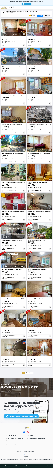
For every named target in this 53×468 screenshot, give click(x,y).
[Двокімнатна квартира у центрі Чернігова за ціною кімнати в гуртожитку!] (13, 27)
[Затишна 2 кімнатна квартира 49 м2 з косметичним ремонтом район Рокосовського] (39, 201)
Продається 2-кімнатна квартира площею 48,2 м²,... (13, 298)
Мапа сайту (19, 451)
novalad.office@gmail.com (13, 443)
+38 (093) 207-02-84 (12, 441)
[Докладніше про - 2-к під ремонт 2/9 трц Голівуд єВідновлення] (50, 307)
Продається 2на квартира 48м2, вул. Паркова (12, 269)
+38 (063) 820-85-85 (33, 442)
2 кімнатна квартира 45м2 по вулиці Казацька (38, 36)
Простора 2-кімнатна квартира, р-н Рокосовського (39, 153)
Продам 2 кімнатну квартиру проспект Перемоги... (13, 153)
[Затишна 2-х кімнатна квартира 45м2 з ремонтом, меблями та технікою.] (13, 318)
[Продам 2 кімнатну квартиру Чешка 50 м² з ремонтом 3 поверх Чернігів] (39, 260)
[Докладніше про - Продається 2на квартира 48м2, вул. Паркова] (24, 278)
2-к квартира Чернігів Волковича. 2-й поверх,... (38, 356)
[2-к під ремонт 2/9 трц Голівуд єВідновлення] (39, 289)
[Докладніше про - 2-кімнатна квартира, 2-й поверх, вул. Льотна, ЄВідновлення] (24, 249)
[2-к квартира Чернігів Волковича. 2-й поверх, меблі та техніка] (39, 347)
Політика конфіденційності (29, 451)
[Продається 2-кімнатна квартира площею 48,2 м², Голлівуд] (13, 289)
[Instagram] (28, 432)
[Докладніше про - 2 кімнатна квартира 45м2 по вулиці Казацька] (50, 45)
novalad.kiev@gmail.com (34, 445)
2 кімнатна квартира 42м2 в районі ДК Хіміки (12, 124)
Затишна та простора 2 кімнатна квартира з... (38, 327)
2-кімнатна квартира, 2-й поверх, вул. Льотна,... (12, 240)
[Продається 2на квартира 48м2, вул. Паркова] (13, 260)
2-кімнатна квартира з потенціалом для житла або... (39, 124)
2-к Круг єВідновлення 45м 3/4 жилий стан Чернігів (13, 182)
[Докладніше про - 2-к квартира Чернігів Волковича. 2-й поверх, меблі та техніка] (50, 365)
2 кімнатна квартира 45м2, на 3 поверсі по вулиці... (13, 95)
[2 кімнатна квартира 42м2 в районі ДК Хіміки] (13, 114)
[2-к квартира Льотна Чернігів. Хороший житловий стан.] (13, 201)
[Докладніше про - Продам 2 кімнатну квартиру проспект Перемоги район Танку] (24, 161)
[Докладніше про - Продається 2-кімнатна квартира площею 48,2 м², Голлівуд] (24, 307)
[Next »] (32, 373)
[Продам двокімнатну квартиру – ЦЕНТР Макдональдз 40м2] (39, 231)
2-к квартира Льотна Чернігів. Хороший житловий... (13, 211)
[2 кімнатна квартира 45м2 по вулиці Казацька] (39, 27)
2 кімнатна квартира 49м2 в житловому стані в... (38, 95)
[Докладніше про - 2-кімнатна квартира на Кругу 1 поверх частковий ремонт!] (50, 74)
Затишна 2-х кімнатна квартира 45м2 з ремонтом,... (13, 327)
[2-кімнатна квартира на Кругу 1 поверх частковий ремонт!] (39, 56)
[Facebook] (24, 432)
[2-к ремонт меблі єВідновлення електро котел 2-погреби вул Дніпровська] (13, 347)
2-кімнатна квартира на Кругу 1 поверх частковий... (39, 66)
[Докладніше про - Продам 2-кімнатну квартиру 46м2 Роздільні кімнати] (24, 74)
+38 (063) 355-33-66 (33, 441)
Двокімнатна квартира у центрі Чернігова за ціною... (13, 36)
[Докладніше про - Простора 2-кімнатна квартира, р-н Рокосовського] (50, 161)
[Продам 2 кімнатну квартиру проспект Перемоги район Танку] (13, 143)
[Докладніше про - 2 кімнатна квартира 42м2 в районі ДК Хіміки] (24, 132)
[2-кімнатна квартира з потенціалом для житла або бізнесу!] (39, 114)
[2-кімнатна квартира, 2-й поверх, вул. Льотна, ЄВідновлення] (13, 231)
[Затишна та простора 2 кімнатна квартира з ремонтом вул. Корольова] (39, 318)
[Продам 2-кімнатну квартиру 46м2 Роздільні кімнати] (13, 56)
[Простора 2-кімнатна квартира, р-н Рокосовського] (39, 143)
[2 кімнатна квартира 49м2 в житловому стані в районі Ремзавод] (39, 85)
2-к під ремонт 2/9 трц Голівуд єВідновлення (38, 298)
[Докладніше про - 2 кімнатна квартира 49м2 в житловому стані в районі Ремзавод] (50, 103)
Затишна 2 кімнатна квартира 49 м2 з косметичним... (39, 211)
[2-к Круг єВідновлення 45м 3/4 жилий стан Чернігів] (13, 172)
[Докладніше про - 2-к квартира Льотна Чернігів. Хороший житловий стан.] (24, 220)
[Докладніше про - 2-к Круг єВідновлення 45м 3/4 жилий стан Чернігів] (24, 191)
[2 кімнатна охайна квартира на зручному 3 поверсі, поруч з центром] (39, 172)
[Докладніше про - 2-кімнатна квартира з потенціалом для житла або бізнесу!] (50, 132)
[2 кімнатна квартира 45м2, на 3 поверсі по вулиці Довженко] (13, 85)
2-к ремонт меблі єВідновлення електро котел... (12, 356)
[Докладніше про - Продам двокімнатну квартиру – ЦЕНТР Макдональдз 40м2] (50, 249)
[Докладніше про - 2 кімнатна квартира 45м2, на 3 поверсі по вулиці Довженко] (24, 103)
